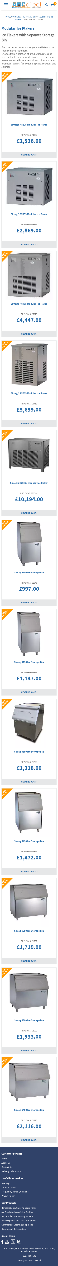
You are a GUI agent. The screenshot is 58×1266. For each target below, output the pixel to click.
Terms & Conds (8, 1187)
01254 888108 (29, 1255)
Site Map (5, 1183)
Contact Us (6, 1167)
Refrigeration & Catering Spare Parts (18, 1207)
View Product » (29, 154)
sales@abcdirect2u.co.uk (29, 1260)
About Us (5, 1162)
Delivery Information (11, 1171)
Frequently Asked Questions (15, 1191)
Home (7, 17)
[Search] (47, 5)
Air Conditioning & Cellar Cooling (17, 1212)
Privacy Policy (8, 1195)
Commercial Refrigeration (23, 17)
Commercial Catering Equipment (17, 1224)
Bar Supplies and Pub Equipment (17, 1216)
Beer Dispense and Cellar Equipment (18, 1220)
